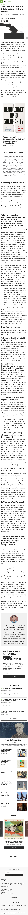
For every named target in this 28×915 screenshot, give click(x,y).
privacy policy (10, 905)
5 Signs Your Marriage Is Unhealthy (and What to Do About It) (6, 783)
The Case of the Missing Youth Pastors (12, 688)
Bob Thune (12, 18)
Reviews (3, 4)
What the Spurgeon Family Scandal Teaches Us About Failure (14, 740)
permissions (19, 905)
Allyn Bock (3, 764)
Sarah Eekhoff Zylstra (6, 690)
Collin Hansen (3, 806)
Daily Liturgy (16, 638)
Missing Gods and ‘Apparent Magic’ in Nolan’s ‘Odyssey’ (5, 794)
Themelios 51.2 (6, 706)
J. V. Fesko (8, 707)
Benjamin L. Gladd (4, 714)
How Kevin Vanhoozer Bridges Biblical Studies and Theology (14, 842)
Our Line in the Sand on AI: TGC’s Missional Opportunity (6, 750)
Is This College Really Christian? (11, 694)
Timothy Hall (4, 695)
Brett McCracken (4, 753)
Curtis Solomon (4, 786)
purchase (13, 149)
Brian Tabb (3, 707)
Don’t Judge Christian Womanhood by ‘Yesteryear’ (6, 761)
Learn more (16, 913)
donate (14, 906)
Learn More (14, 897)
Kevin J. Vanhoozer (17, 844)
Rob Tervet (14, 742)
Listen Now (14, 847)
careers (4, 905)
